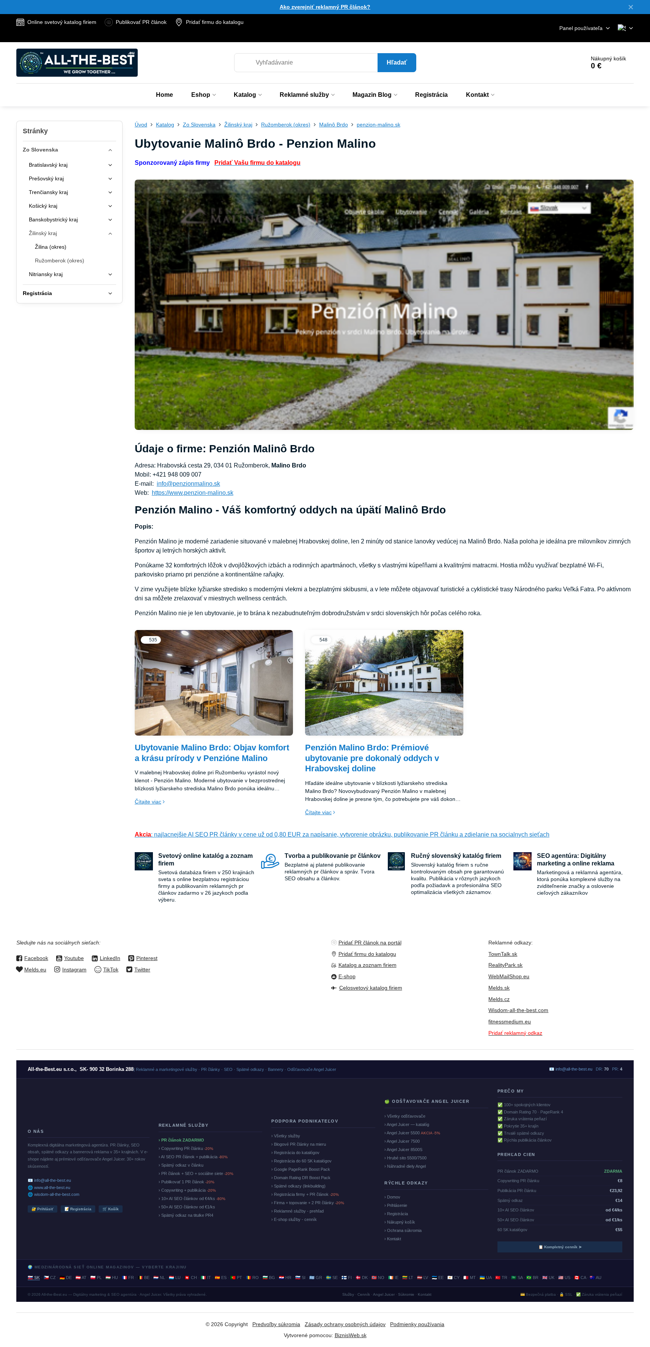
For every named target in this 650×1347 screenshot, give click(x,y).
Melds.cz (499, 999)
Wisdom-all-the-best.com (518, 1010)
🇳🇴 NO (377, 1277)
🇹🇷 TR (501, 1277)
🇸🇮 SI (300, 1277)
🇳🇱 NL (159, 1277)
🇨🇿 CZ (50, 1277)
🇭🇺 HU (111, 1277)
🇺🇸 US (564, 1277)
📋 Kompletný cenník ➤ (560, 1247)
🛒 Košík (110, 1209)
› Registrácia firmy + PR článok (305, 1194)
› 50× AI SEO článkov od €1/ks (187, 1207)
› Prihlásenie (395, 1205)
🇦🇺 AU (595, 1277)
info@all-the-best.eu (574, 1069)
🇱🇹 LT (407, 1277)
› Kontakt (392, 1238)
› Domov (392, 1197)
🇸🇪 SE (332, 1277)
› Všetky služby (285, 1136)
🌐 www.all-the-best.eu (49, 1187)
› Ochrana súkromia (403, 1230)
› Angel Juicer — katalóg (406, 1124)
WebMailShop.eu (508, 976)
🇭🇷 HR (285, 1277)
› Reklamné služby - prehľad (297, 1211)
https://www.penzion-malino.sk (192, 493)
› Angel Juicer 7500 (402, 1141)
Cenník (363, 1294)
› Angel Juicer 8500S (403, 1149)
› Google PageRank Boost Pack (300, 1169)
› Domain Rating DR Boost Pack (301, 1177)
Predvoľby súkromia (276, 1324)
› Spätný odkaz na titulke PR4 (186, 1215)
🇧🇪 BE (144, 1277)
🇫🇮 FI (347, 1277)
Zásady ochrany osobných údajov (345, 1324)
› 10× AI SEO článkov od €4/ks (192, 1198)
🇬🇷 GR (315, 1277)
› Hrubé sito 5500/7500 (405, 1158)
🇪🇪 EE (438, 1277)
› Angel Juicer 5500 (412, 1133)
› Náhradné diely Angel (405, 1166)
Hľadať (397, 62)
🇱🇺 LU (175, 1277)
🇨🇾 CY (453, 1277)
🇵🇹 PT (236, 1277)
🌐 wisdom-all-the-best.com (53, 1194)
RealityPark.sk (505, 965)
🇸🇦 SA (517, 1277)
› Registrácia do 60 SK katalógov (301, 1161)
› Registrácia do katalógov (295, 1152)
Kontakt (424, 1294)
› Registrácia (396, 1213)
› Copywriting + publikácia (187, 1190)
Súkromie (406, 1294)
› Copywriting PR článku (186, 1148)
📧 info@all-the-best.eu (49, 1180)
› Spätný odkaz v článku (181, 1165)
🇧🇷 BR (532, 1277)
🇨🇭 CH (190, 1277)
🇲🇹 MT (469, 1277)
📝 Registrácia (78, 1209)
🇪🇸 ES (221, 1277)
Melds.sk (499, 988)
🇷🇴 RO (252, 1277)
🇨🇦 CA (580, 1277)
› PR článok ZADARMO (181, 1140)
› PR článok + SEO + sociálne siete (196, 1173)
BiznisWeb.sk (351, 1335)
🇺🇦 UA (485, 1277)
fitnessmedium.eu (509, 1022)
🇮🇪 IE (393, 1277)
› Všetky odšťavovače (404, 1116)
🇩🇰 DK (362, 1277)
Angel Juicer (384, 1294)
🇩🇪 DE (66, 1277)
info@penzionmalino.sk (188, 483)
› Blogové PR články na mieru (298, 1144)
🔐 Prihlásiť (42, 1209)
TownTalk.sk (502, 954)
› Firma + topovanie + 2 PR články (307, 1202)
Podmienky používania (417, 1324)
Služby (348, 1294)
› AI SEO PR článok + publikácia (193, 1156)
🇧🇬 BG (269, 1277)
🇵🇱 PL (96, 1277)
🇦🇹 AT (81, 1277)
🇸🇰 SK (34, 1277)
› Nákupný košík (399, 1222)
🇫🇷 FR (128, 1277)
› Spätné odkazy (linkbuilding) (298, 1186)
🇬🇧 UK (548, 1277)
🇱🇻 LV (422, 1277)
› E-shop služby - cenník (294, 1219)
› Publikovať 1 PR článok (186, 1182)
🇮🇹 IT (206, 1277)
